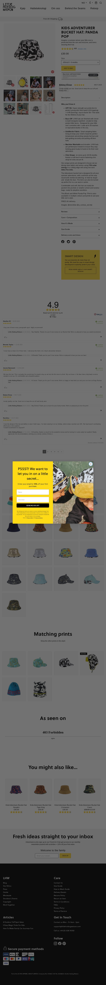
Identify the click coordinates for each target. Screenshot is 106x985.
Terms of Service (39, 517)
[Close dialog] (91, 464)
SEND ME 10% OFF (32, 505)
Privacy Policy (30, 517)
